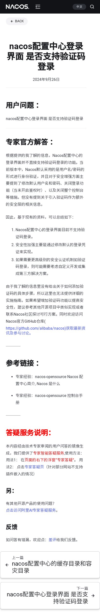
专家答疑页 (34, 467)
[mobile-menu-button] (38, 7)
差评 (52, 540)
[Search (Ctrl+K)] (90, 7)
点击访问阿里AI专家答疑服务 (31, 510)
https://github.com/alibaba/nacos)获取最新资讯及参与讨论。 (45, 330)
